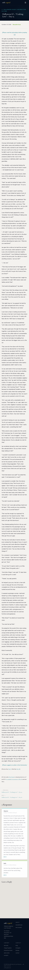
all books (6, 945)
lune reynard (19, 927)
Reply (5, 857)
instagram (18, 948)
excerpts (6, 955)
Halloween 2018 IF (10, 9)
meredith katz (19, 925)
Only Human (11, 777)
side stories (7, 953)
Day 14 (10, 769)
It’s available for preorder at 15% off (14, 779)
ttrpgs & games (8, 948)
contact (17, 953)
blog (17, 945)
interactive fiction (8, 950)
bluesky (17, 950)
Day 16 (18, 769)
